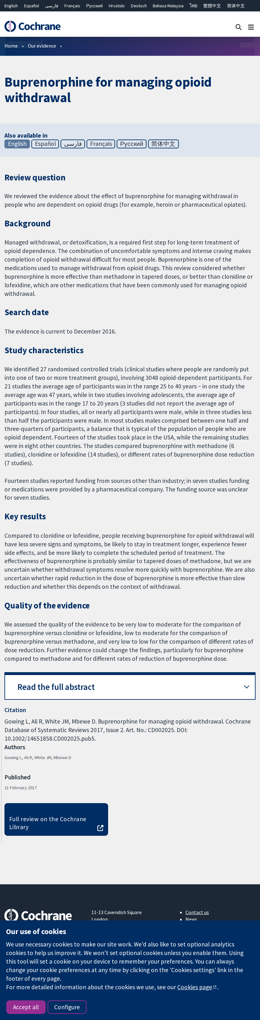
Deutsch (139, 6)
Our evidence (42, 45)
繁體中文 (212, 6)
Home (11, 45)
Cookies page (194, 987)
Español (31, 6)
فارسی (51, 6)
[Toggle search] (239, 27)
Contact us (197, 912)
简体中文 (236, 6)
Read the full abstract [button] (56, 687)
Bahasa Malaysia (168, 6)
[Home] (32, 26)
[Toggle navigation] (251, 27)
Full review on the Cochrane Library (48, 823)
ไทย (193, 6)
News (191, 919)
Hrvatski (117, 6)
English (11, 6)
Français (72, 6)
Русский (94, 6)
